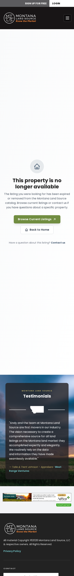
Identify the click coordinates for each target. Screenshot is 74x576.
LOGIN (56, 3)
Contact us (58, 242)
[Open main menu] (67, 18)
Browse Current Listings (34, 219)
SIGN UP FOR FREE (36, 3)
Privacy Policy (12, 551)
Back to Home (39, 230)
